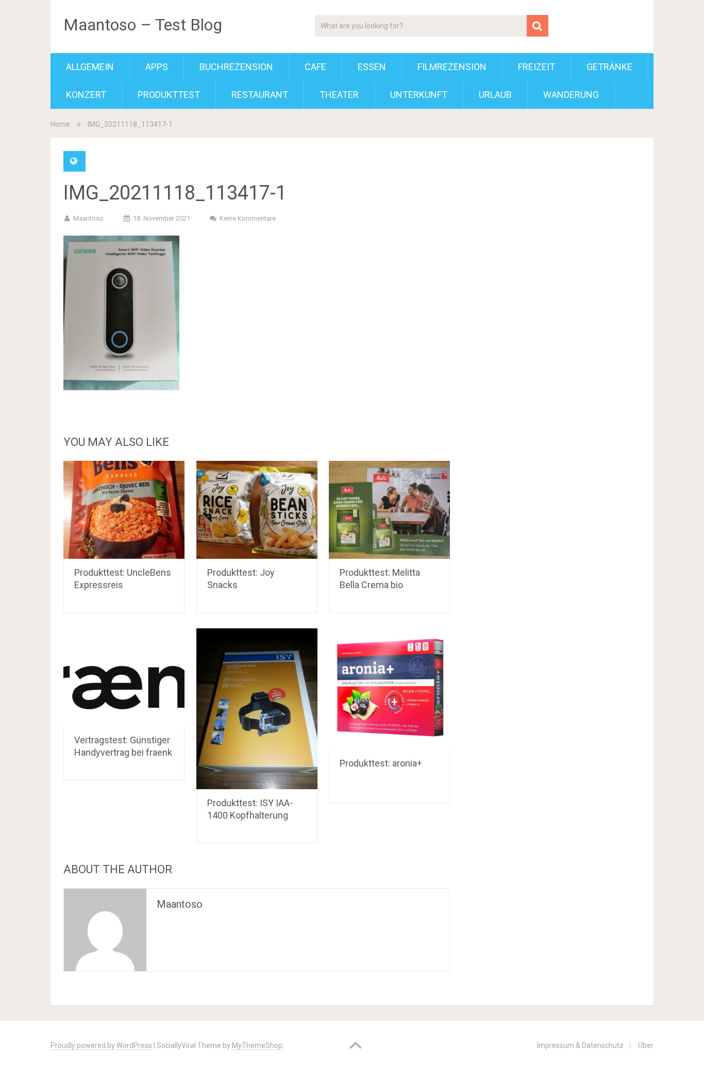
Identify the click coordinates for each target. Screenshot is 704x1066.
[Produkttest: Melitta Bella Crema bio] (389, 510)
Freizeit (536, 66)
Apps (156, 66)
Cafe (315, 66)
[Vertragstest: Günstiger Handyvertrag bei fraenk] (124, 677)
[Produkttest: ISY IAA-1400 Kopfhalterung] (256, 708)
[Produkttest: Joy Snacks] (256, 510)
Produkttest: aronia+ (381, 763)
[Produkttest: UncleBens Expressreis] (124, 510)
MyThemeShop (257, 1045)
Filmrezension (452, 66)
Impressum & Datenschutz (580, 1045)
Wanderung (571, 94)
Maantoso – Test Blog (142, 24)
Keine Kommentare (248, 218)
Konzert (86, 94)
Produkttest (169, 94)
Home (60, 124)
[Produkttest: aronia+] (389, 688)
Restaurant (259, 94)
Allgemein (90, 66)
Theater (339, 94)
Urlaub (495, 94)
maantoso (88, 218)
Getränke (609, 66)
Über (645, 1045)
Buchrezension (236, 66)
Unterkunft (418, 94)
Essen (372, 66)
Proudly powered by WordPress (101, 1045)
